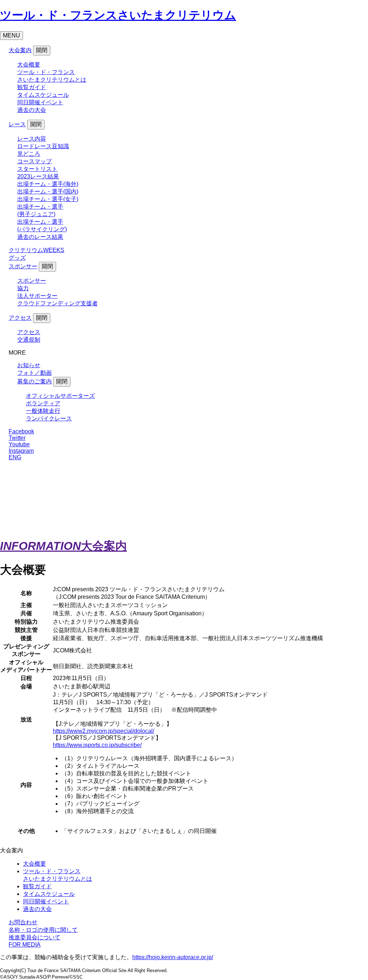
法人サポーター (37, 296)
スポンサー (23, 266)
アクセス (20, 318)
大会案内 (20, 50)
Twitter (17, 438)
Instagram (21, 451)
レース (17, 124)
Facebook (21, 431)
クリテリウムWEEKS (36, 250)
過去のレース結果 (40, 237)
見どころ (28, 154)
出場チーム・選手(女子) (47, 199)
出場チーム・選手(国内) (47, 191)
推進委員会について (34, 937)
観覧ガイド (31, 87)
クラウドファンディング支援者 (57, 303)
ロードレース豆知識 (43, 146)
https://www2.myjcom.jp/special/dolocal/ (103, 731)
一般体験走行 (43, 411)
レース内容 (31, 139)
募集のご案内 (34, 381)
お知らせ (28, 365)
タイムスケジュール (43, 95)
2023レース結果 (38, 176)
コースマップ (34, 161)
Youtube (19, 444)
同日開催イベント (40, 102)
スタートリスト (37, 169)
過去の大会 (31, 110)
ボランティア (43, 403)
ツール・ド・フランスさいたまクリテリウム (118, 15)
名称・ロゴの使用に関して (43, 930)
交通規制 (28, 340)
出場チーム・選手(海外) (47, 184)
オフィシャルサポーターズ (60, 396)
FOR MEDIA (25, 945)
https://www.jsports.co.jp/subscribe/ (97, 745)
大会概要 (28, 64)
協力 (23, 288)
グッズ (17, 258)
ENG (15, 457)
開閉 (41, 50)
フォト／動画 (34, 373)
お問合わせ (23, 922)
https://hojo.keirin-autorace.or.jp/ (172, 957)
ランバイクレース (49, 418)
